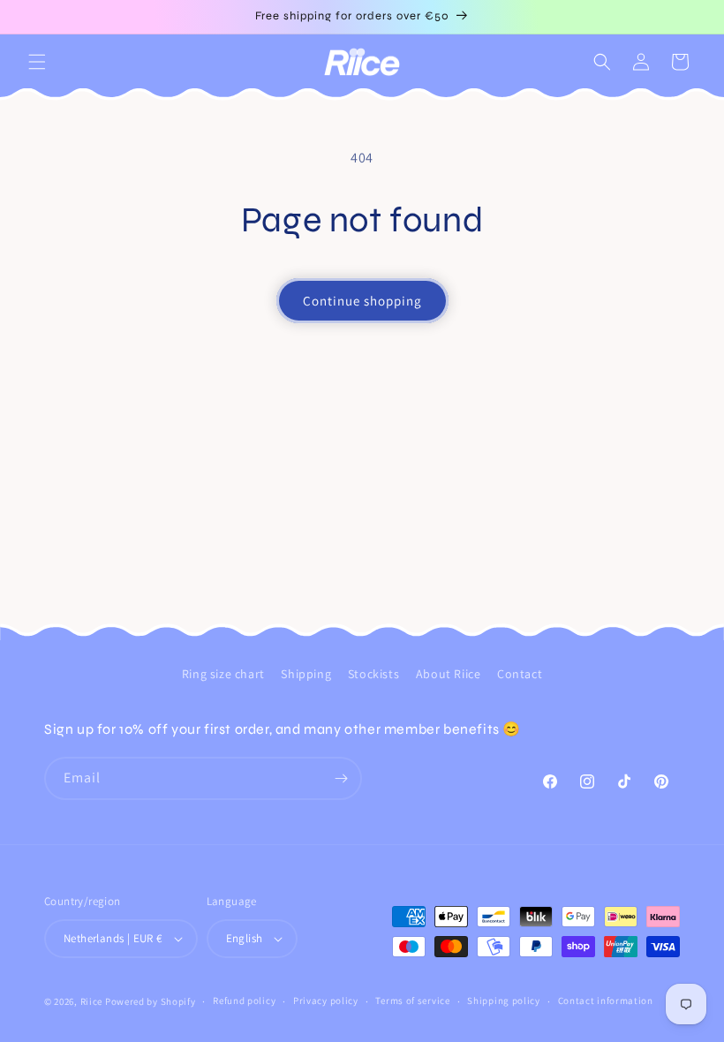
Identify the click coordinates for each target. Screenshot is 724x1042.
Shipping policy (503, 1000)
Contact (519, 674)
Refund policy (244, 1000)
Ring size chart (223, 674)
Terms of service (412, 1000)
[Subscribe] (340, 778)
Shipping (306, 674)
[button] (37, 61)
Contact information (605, 1000)
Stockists (373, 674)
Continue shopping (362, 300)
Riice (91, 1001)
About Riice (448, 674)
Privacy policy (325, 1000)
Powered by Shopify (150, 1001)
